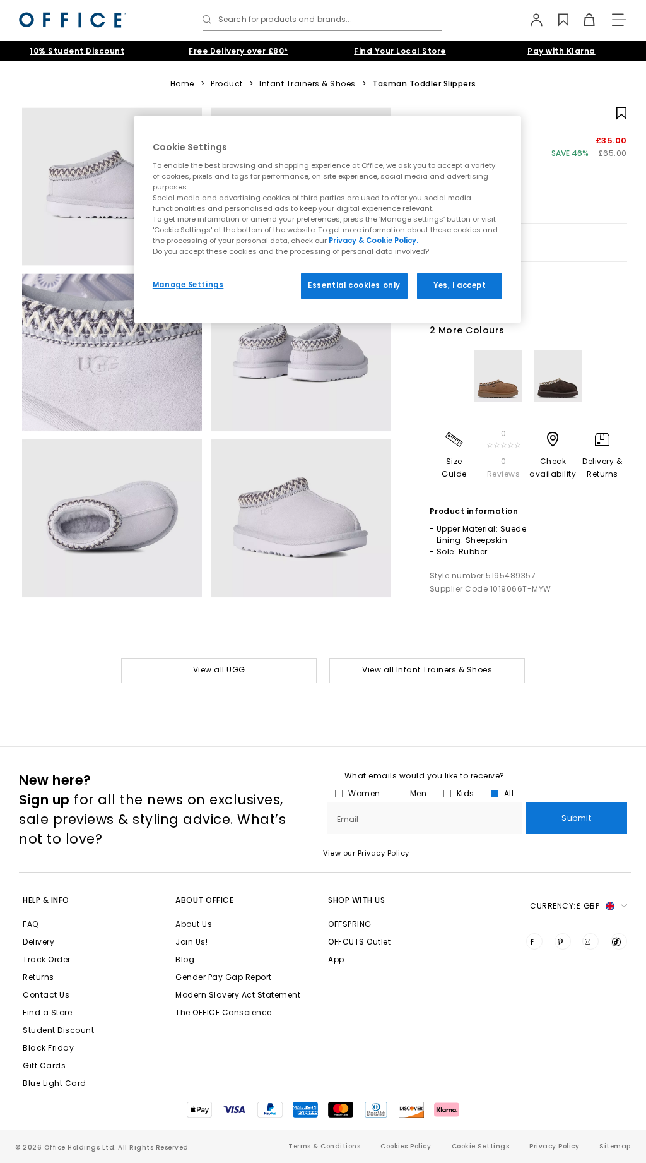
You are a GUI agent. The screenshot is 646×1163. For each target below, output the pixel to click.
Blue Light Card (54, 1083)
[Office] (72, 20)
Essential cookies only (354, 285)
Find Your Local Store (400, 50)
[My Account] (530, 19)
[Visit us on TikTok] (619, 941)
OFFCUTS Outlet (359, 941)
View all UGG (219, 669)
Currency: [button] (564, 905)
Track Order (47, 959)
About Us (193, 924)
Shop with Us (356, 900)
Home (182, 84)
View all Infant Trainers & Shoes (427, 669)
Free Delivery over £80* (238, 50)
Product (227, 84)
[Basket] (582, 19)
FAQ (30, 924)
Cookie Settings (481, 1146)
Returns (38, 977)
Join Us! (191, 941)
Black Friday (48, 1047)
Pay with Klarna (561, 50)
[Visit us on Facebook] (534, 941)
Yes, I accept (459, 285)
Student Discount (58, 1030)
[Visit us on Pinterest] (563, 941)
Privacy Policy (554, 1146)
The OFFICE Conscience (223, 1012)
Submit (576, 818)
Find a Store (47, 1012)
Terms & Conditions (324, 1146)
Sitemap (615, 1146)
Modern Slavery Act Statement (237, 994)
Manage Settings (188, 285)
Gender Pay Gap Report (223, 977)
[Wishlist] (556, 19)
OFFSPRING (350, 924)
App (336, 959)
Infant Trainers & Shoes (307, 84)
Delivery (38, 941)
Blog (184, 959)
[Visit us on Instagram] (590, 941)
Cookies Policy (405, 1146)
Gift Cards (44, 1065)
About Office (204, 900)
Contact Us (46, 994)
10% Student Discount (77, 50)
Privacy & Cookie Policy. (373, 241)
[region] (327, 219)
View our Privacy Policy (366, 853)
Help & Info (46, 900)
